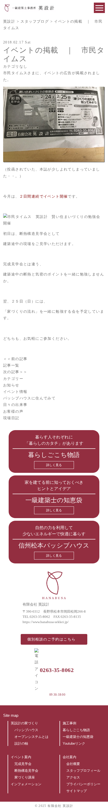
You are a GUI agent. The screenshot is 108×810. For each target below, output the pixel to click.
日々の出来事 (16, 405)
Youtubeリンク (74, 743)
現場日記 (12, 418)
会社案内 (69, 757)
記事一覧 (11, 365)
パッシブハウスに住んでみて (30, 398)
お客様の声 (14, 411)
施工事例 (69, 723)
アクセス (73, 777)
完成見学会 (22, 764)
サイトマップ (76, 791)
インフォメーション (26, 784)
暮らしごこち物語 (76, 730)
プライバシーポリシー (83, 784)
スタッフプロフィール (83, 771)
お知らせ (12, 385)
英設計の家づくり (24, 723)
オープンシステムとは (31, 737)
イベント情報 (16, 392)
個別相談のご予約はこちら (51, 639)
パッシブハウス (26, 730)
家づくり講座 (24, 777)
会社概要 (73, 764)
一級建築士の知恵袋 (78, 737)
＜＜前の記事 (15, 359)
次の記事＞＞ (15, 372)
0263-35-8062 (40, 617)
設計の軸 (21, 743)
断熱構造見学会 (26, 771)
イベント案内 (21, 757)
